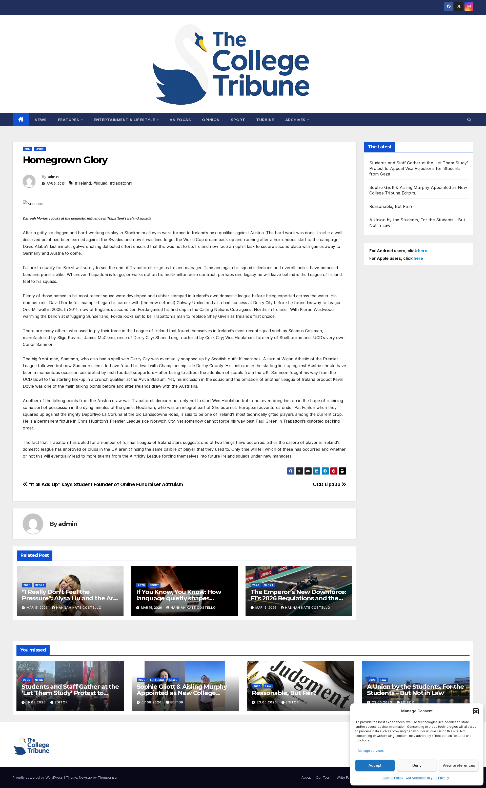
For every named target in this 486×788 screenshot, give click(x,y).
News (41, 119)
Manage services (371, 751)
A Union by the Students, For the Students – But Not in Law (415, 690)
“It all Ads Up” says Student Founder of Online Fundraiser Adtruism (105, 484)
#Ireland (83, 183)
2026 (26, 585)
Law (268, 686)
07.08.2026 (152, 702)
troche (323, 232)
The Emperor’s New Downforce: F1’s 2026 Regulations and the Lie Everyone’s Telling (298, 598)
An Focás (180, 119)
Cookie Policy (392, 778)
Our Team (324, 777)
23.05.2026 (267, 702)
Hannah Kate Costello (79, 607)
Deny (417, 765)
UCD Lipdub (327, 484)
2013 (27, 148)
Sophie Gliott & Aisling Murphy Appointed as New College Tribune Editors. (182, 693)
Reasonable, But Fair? (391, 206)
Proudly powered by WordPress (38, 777)
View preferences (458, 765)
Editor (61, 702)
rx (51, 232)
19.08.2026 (36, 702)
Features (69, 119)
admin (53, 176)
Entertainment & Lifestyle (125, 119)
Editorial (157, 679)
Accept (375, 765)
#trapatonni (121, 183)
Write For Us (346, 777)
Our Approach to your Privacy (427, 778)
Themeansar (108, 777)
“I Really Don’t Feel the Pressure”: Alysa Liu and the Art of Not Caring (69, 598)
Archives (296, 119)
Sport (238, 119)
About (306, 777)
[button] (475, 711)
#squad (100, 183)
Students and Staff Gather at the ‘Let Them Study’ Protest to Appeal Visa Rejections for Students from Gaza (418, 168)
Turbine (265, 119)
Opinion (211, 119)
